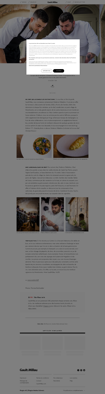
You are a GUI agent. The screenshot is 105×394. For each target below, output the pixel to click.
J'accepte (58, 70)
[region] (53, 57)
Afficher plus (46, 70)
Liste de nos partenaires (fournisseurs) (38, 65)
